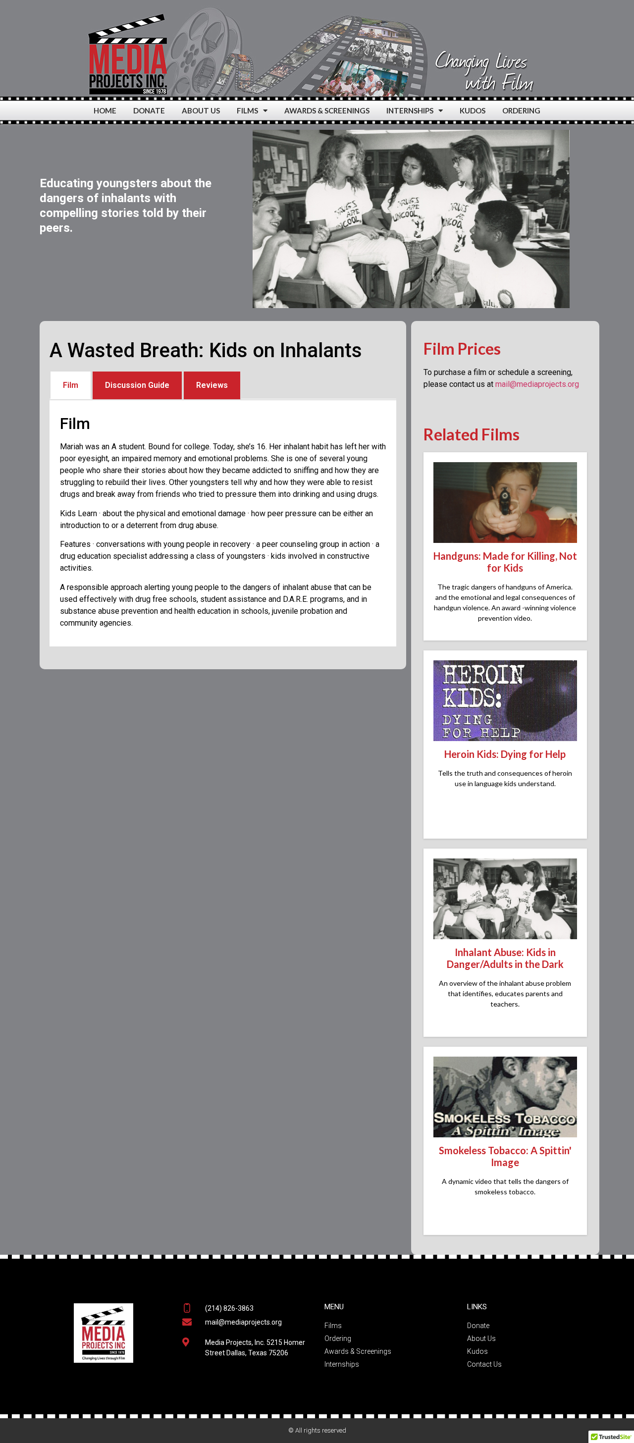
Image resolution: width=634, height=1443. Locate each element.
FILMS (247, 110)
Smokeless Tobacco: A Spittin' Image (505, 1156)
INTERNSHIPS (409, 110)
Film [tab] (70, 385)
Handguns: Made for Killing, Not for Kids (505, 562)
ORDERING (521, 110)
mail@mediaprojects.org (537, 384)
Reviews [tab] (212, 385)
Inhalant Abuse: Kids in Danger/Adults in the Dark (505, 958)
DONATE (149, 110)
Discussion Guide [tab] (137, 385)
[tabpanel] (223, 523)
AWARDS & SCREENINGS (327, 110)
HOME (105, 110)
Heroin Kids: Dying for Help (505, 754)
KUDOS (472, 110)
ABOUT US (201, 110)
